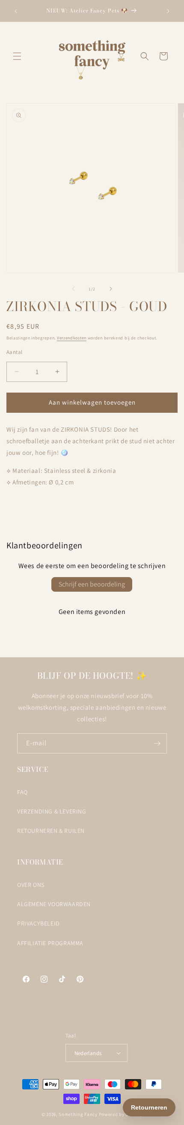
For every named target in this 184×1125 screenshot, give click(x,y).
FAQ (22, 792)
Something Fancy (78, 1114)
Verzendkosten (71, 338)
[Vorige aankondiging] (15, 11)
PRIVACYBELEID (38, 923)
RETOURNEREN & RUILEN (51, 831)
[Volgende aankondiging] (168, 11)
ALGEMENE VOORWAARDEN (54, 904)
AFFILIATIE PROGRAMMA (50, 943)
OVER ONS (31, 885)
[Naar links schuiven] (73, 288)
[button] (17, 56)
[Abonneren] (157, 743)
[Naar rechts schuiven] (110, 288)
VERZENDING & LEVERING (51, 811)
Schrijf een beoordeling (92, 584)
